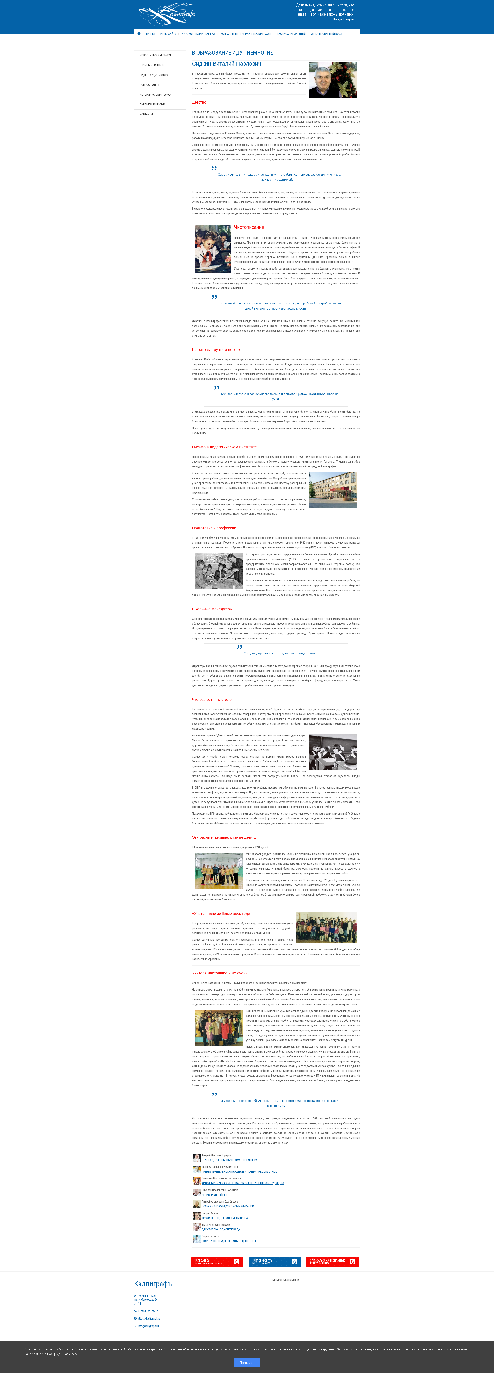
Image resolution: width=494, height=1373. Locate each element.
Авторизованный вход (326, 33)
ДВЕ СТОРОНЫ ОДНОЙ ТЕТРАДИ (221, 1229)
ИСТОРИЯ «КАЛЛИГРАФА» (155, 94)
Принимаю (247, 1363)
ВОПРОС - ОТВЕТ (149, 85)
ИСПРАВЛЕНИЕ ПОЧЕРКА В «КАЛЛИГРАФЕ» (246, 33)
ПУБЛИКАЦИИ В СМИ (152, 104)
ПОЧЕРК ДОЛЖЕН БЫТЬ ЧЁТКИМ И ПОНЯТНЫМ (229, 1160)
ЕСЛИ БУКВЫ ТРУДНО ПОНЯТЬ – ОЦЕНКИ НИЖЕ (230, 1241)
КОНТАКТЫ (146, 114)
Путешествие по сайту (161, 33)
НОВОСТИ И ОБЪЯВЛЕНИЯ (155, 55)
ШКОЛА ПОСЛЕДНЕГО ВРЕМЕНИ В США (225, 1218)
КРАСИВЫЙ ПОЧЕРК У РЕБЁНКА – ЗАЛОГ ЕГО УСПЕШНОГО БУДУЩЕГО (243, 1183)
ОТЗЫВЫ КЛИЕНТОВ (152, 65)
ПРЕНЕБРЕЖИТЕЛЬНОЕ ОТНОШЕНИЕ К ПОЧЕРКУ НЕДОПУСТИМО (239, 1171)
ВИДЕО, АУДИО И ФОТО (154, 75)
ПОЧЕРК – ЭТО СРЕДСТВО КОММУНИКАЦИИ (228, 1206)
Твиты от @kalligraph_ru (285, 1279)
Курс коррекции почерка (198, 33)
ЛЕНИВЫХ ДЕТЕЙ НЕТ (214, 1195)
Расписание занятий (291, 33)
